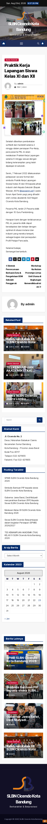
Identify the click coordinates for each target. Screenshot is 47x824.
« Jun (7, 618)
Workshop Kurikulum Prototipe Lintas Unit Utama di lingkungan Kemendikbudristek (32, 276)
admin (20, 84)
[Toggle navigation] (21, 43)
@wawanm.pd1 (27, 191)
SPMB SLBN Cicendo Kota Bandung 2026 (22, 659)
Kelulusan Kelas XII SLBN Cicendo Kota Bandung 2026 (21, 342)
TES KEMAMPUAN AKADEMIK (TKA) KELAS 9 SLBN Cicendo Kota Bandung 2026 (23, 535)
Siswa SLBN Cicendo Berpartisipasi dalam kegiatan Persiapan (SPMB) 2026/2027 (21, 523)
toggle (45, 821)
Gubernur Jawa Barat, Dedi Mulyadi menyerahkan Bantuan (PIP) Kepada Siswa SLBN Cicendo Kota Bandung (22, 500)
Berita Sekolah (11, 60)
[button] (38, 43)
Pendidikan (12, 653)
